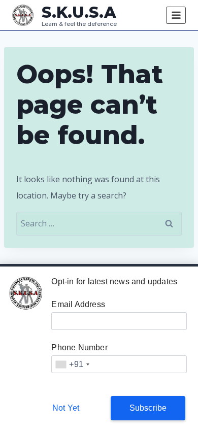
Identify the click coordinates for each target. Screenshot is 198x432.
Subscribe (148, 408)
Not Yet (65, 408)
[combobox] (72, 364)
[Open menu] (176, 15)
